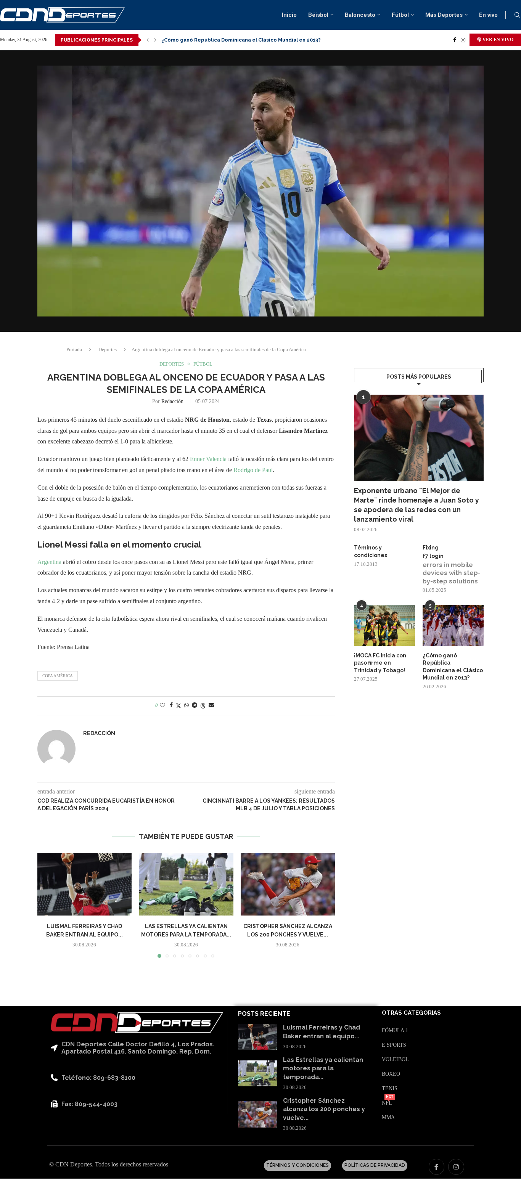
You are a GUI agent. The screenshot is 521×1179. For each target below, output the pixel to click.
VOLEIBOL (395, 1059)
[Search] (517, 15)
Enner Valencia (209, 459)
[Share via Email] (211, 705)
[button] (148, 40)
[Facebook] (455, 40)
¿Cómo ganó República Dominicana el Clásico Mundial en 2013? (453, 666)
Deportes (107, 349)
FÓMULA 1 (395, 1030)
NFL (387, 1103)
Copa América (57, 675)
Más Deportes (444, 14)
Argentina (50, 562)
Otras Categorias (411, 1013)
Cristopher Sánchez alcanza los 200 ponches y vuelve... (324, 1109)
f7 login (433, 556)
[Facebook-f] (437, 1167)
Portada (74, 349)
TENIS (389, 1088)
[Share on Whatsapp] (186, 705)
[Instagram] (463, 40)
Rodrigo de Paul (253, 470)
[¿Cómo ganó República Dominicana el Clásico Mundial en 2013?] (453, 625)
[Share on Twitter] (178, 705)
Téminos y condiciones (370, 551)
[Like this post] (162, 705)
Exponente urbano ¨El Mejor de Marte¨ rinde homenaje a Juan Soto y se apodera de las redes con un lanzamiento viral (416, 505)
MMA (388, 1117)
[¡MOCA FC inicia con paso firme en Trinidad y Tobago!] (384, 625)
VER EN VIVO (497, 39)
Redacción (172, 401)
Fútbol (400, 14)
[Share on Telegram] (194, 705)
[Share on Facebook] (171, 705)
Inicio (289, 14)
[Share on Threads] (203, 705)
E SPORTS (394, 1045)
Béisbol (318, 14)
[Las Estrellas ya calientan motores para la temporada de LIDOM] (186, 884)
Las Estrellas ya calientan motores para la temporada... (323, 1068)
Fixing (431, 548)
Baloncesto (360, 14)
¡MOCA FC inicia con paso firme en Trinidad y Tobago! (380, 662)
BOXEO (391, 1074)
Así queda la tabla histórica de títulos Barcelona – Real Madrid (240, 40)
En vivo (488, 14)
